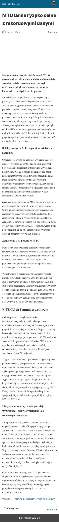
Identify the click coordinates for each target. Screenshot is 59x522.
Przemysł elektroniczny (24, 499)
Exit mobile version (29, 517)
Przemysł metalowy (46, 499)
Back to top (52, 509)
